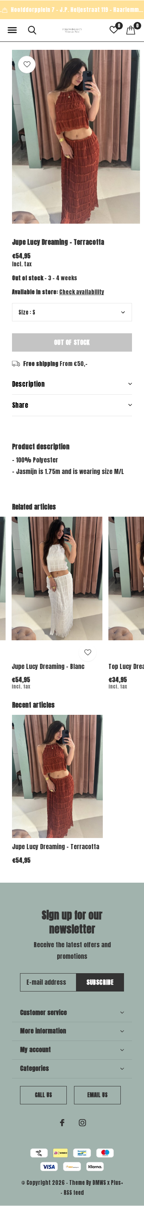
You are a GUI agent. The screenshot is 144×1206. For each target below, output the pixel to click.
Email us (97, 1095)
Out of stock (72, 342)
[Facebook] (62, 1122)
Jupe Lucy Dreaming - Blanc (48, 666)
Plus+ (117, 1182)
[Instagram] (82, 1122)
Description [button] (28, 384)
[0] (130, 30)
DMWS (99, 1182)
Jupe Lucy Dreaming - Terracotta (55, 846)
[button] (12, 30)
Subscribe (100, 982)
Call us (43, 1095)
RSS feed (74, 1192)
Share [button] (20, 405)
